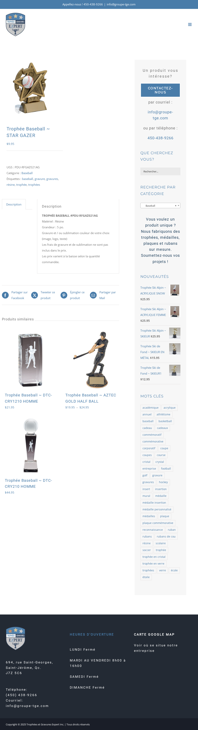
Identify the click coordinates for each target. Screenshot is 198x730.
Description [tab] (13, 204)
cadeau (147, 428)
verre (162, 570)
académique (151, 407)
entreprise (149, 468)
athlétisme (163, 414)
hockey (163, 482)
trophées (34, 185)
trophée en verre (153, 563)
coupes (147, 455)
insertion (161, 489)
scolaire (161, 543)
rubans (147, 536)
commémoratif (152, 434)
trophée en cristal (154, 557)
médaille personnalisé (157, 509)
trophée (21, 185)
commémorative (153, 441)
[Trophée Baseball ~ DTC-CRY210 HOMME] (30, 445)
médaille (160, 496)
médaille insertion (154, 502)
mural (146, 496)
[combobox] (160, 205)
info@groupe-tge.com (121, 4)
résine (11, 185)
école (174, 570)
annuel (147, 414)
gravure (40, 179)
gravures (52, 179)
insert (146, 489)
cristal (146, 462)
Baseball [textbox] (159, 205)
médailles (149, 516)
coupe (164, 448)
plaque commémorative (158, 523)
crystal (159, 462)
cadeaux (162, 428)
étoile (146, 577)
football (166, 468)
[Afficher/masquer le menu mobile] (190, 24)
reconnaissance (153, 529)
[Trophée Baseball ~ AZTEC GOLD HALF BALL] (90, 360)
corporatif (149, 448)
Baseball (27, 173)
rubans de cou (166, 536)
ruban (172, 529)
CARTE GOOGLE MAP (154, 634)
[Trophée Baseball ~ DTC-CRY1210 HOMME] (30, 360)
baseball (27, 179)
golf (145, 475)
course (161, 455)
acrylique (170, 407)
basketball (165, 421)
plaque (164, 516)
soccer (147, 550)
